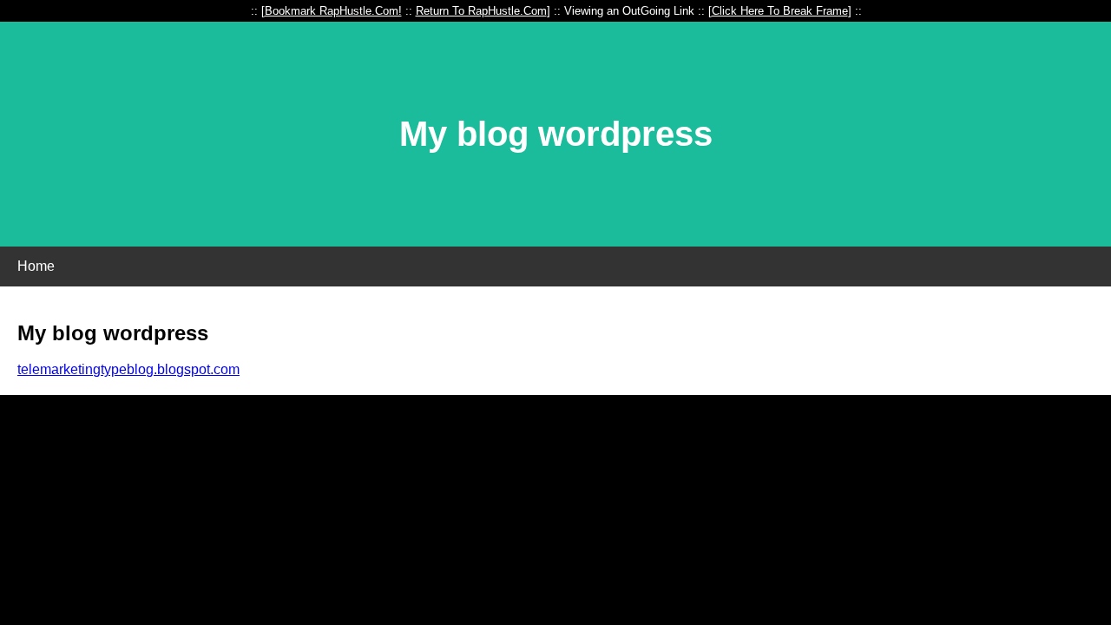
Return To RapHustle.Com (481, 10)
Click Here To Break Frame (780, 10)
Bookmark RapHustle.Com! (333, 10)
